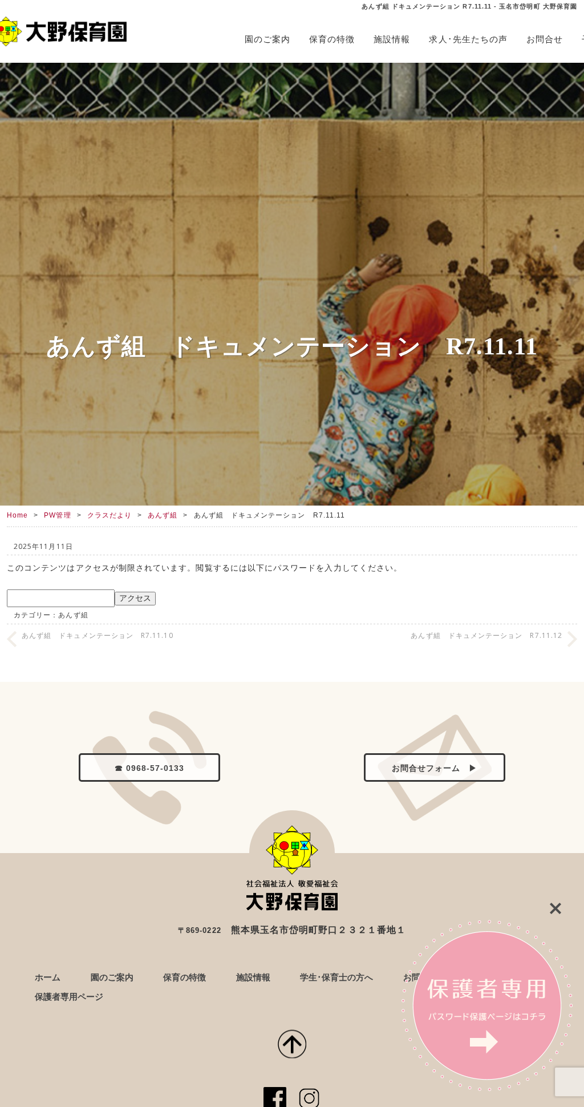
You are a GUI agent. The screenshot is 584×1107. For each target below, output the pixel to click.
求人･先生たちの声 (468, 39)
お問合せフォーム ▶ (435, 768)
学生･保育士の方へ (336, 977)
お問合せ (544, 39)
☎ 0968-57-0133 (150, 768)
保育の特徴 (332, 39)
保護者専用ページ (69, 996)
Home (17, 515)
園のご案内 (267, 39)
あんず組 (162, 515)
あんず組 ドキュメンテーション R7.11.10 (97, 635)
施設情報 (392, 39)
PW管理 (57, 515)
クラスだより (109, 515)
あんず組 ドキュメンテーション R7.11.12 (486, 635)
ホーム (47, 977)
